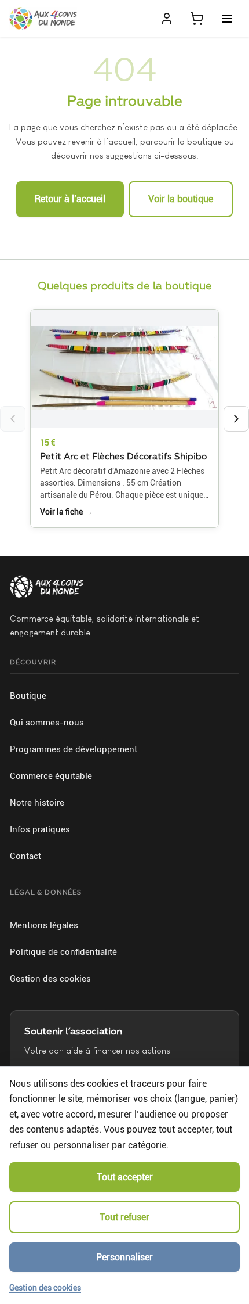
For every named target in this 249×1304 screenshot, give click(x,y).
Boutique (28, 696)
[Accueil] (43, 19)
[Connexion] (167, 18)
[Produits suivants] (236, 419)
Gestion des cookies (50, 978)
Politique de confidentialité (63, 952)
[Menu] (227, 18)
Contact (25, 856)
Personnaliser (124, 1257)
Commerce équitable (51, 776)
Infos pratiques (40, 829)
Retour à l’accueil (70, 198)
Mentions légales (44, 925)
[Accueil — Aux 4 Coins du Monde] (46, 586)
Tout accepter (125, 1177)
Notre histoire (37, 803)
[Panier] (197, 18)
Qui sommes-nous (47, 722)
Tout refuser (124, 1217)
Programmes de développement (73, 749)
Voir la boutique (180, 198)
